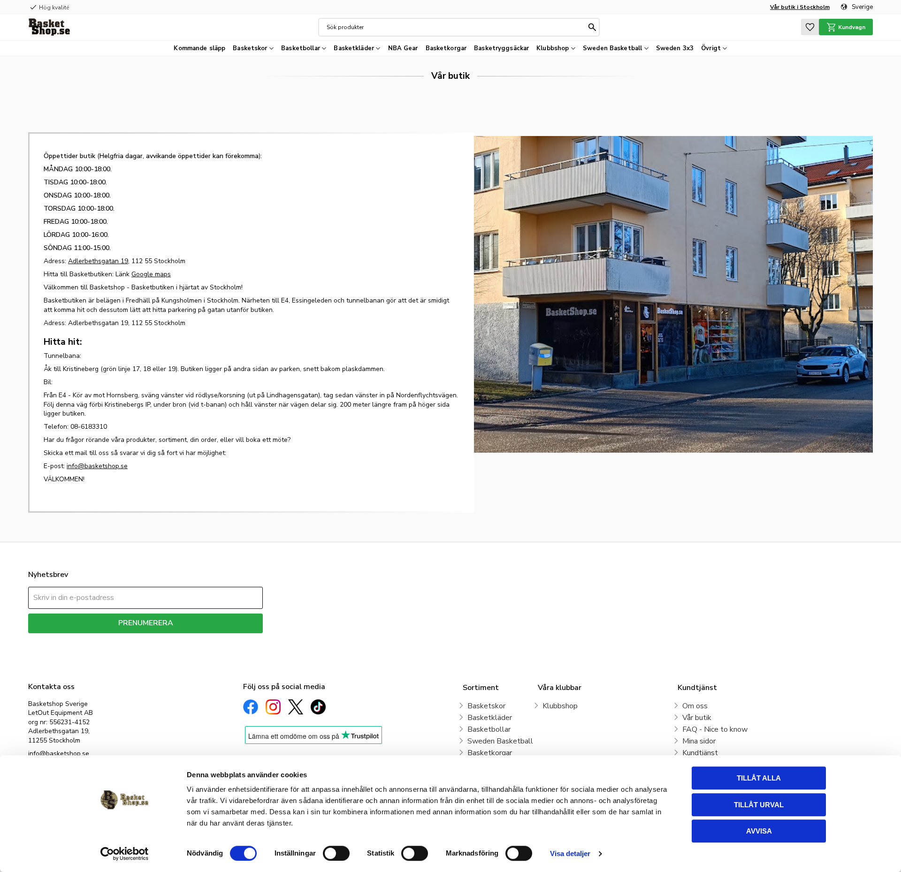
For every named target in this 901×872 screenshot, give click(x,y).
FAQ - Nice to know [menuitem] (715, 729)
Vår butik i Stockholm (800, 7)
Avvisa (759, 831)
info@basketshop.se (97, 466)
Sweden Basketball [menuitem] (612, 48)
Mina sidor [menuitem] (699, 741)
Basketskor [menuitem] (250, 48)
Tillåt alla (759, 778)
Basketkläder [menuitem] (354, 48)
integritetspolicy (178, 640)
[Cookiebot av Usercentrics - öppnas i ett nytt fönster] (125, 854)
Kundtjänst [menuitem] (700, 753)
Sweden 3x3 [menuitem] (675, 48)
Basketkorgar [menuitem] (446, 48)
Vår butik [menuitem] (696, 718)
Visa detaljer (570, 853)
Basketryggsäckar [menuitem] (501, 48)
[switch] (336, 853)
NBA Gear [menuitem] (403, 48)
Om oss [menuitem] (695, 706)
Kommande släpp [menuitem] (199, 48)
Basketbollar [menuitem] (300, 48)
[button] (810, 27)
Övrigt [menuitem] (711, 48)
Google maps (151, 274)
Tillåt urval (759, 805)
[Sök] (592, 27)
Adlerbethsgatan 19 (98, 261)
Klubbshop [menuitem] (552, 48)
